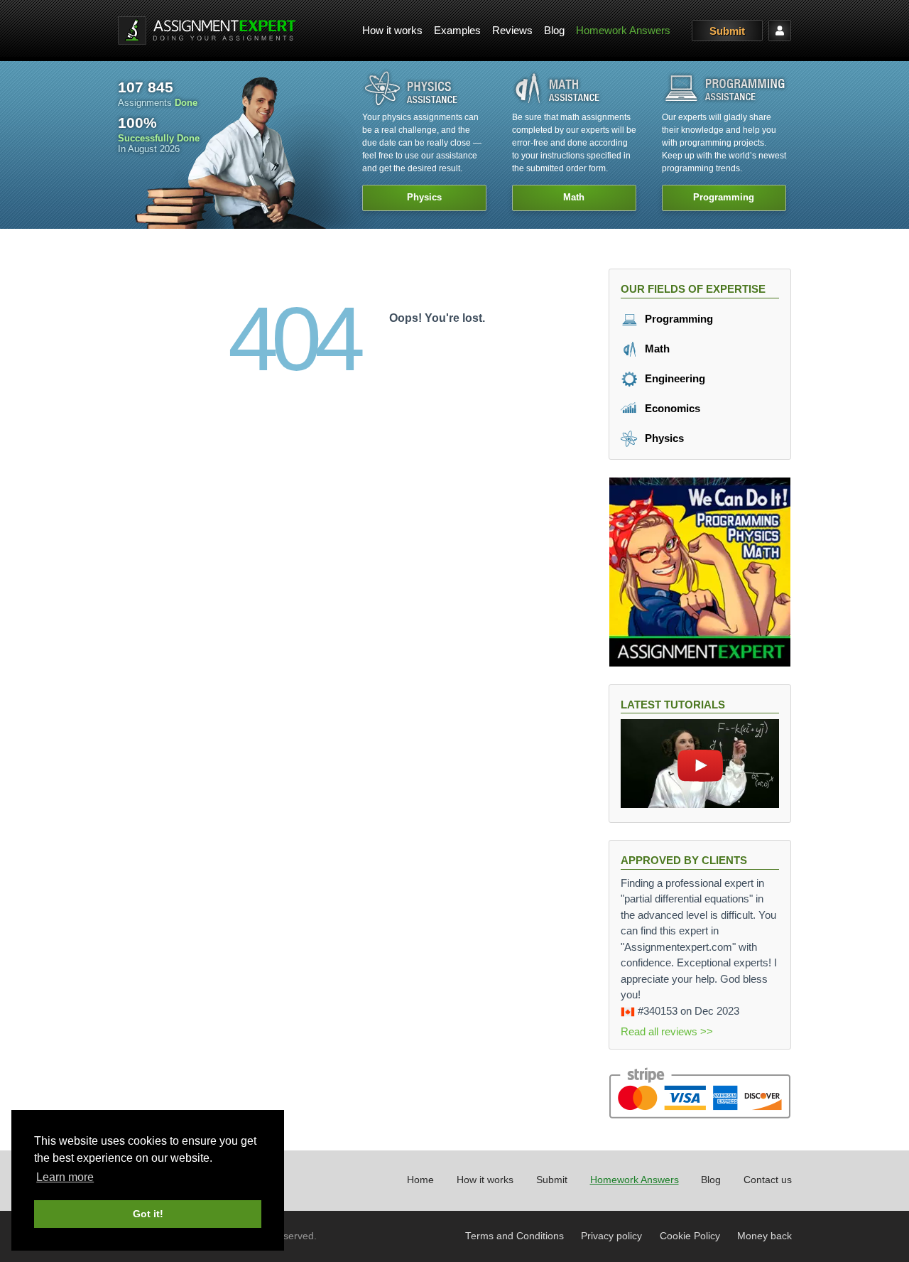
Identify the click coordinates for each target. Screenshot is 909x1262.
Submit (727, 31)
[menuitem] (392, 31)
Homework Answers (623, 30)
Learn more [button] (65, 1177)
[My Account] (779, 30)
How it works (392, 30)
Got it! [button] (148, 1213)
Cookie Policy (690, 1236)
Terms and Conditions (514, 1236)
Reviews (512, 30)
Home (420, 1180)
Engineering (673, 378)
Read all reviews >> (667, 1031)
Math (656, 349)
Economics (671, 408)
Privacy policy (611, 1236)
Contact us (768, 1180)
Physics (663, 438)
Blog (554, 30)
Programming (677, 319)
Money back (764, 1236)
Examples (457, 30)
